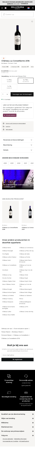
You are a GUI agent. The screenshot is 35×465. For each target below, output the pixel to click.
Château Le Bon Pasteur (9, 257)
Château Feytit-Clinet (25, 281)
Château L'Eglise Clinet (8, 281)
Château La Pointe (24, 257)
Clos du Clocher (6, 278)
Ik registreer (17, 359)
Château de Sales (24, 254)
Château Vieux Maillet (8, 314)
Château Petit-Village (25, 292)
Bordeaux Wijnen (17, 332)
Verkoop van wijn (6, 328)
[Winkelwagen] (33, 8)
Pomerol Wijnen (6, 335)
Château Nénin (6, 247)
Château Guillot (6, 311)
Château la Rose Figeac (9, 292)
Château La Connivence (26, 247)
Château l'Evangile (7, 250)
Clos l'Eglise (5, 254)
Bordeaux (4, 63)
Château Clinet (23, 275)
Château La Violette (8, 295)
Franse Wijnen (5, 332)
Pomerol (10, 63)
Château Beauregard (25, 289)
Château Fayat (23, 278)
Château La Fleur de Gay (26, 250)
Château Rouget (7, 289)
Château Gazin (6, 260)
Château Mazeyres (7, 301)
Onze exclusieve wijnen (21, 328)
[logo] (17, 8)
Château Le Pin (23, 306)
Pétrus (21, 298)
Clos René (5, 270)
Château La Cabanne (25, 295)
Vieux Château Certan (8, 284)
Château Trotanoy (7, 298)
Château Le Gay (6, 275)
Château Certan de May (26, 311)
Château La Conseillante (9, 265)
